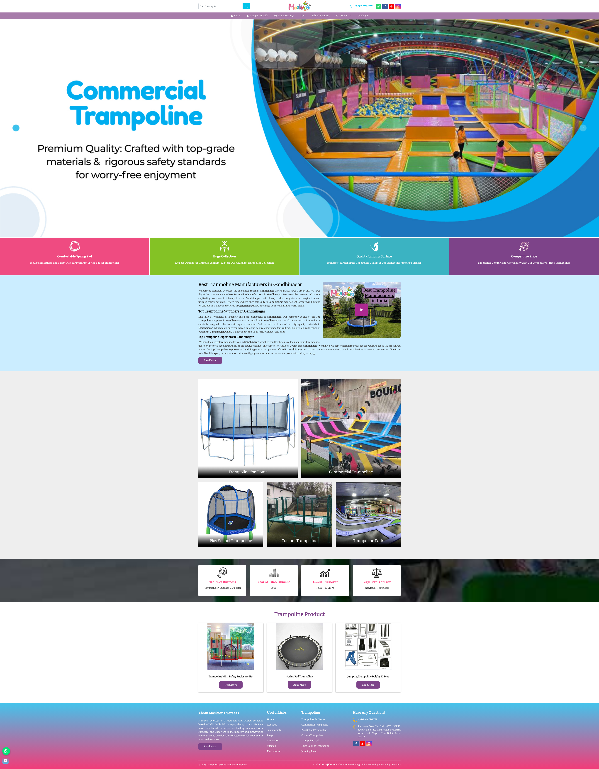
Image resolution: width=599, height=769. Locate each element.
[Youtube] (391, 6)
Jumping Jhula (309, 751)
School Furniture (321, 15)
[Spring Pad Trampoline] (299, 646)
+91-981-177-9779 (363, 6)
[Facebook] (385, 6)
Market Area (273, 751)
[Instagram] (398, 6)
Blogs (270, 735)
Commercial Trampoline (314, 724)
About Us (272, 724)
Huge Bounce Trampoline (315, 746)
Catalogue (363, 15)
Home (237, 15)
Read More (210, 360)
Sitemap (271, 746)
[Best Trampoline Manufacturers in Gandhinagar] (361, 310)
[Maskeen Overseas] (299, 6)
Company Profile (259, 15)
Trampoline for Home (313, 719)
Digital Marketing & (370, 764)
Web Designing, (352, 764)
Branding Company (391, 764)
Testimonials (274, 730)
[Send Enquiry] (5, 760)
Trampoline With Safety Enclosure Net (231, 676)
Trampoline (284, 15)
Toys (303, 15)
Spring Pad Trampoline (299, 676)
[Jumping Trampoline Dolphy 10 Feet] (368, 646)
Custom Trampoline (312, 735)
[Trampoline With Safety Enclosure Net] (230, 646)
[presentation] (15, 127)
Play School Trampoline (314, 730)
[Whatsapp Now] (378, 6)
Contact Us (345, 15)
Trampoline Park (310, 740)
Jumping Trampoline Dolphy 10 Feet (368, 676)
